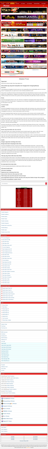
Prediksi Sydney (4, 216)
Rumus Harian (5, 305)
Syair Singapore (4, 429)
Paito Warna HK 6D (6, 256)
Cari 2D (2, 370)
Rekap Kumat (5, 316)
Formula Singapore (6, 237)
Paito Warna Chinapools (6, 277)
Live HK (12, 3)
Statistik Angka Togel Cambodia (8, 297)
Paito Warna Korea (5, 280)
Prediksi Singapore (4, 212)
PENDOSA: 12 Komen (7, 411)
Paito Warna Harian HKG (7, 258)
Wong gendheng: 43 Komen (9, 401)
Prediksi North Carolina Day (6, 225)
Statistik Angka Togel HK (6, 290)
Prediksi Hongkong (10, 376)
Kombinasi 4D (3, 335)
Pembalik (3, 364)
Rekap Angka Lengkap (6, 320)
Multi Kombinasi (4, 337)
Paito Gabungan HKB (5, 358)
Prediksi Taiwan (4, 218)
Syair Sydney (3, 427)
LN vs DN (3, 341)
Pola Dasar (3, 326)
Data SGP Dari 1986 (6, 239)
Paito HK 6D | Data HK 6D (6, 345)
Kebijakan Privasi (24, 79)
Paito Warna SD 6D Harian (6, 347)
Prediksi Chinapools (5, 223)
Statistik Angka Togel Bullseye (7, 299)
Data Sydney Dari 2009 (6, 262)
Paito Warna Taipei (5, 278)
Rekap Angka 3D (5, 310)
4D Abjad (12, 439)
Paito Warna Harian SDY (7, 269)
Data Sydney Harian (6, 265)
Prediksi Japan (4, 229)
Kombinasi (3, 333)
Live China (17, 3)
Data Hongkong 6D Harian (7, 252)
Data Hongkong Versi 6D (7, 250)
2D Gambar (35, 436)
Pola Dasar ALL (4, 327)
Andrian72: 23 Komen (7, 406)
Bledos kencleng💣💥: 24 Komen (10, 403)
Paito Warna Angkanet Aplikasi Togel (8, 2)
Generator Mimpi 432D (24, 440)
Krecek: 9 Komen (6, 413)
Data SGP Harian (5, 241)
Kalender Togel (4, 324)
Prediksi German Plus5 (5, 232)
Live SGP (7, 3)
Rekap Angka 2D (5, 308)
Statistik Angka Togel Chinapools (8, 293)
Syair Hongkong (4, 431)
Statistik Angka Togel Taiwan (7, 295)
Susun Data (3, 368)
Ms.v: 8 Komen (6, 416)
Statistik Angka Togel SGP (7, 288)
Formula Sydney (5, 260)
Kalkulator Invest (4, 366)
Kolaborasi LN (4, 339)
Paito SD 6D (3, 343)
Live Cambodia (29, 3)
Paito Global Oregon (5, 354)
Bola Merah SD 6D (4, 351)
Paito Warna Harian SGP (7, 245)
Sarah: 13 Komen (6, 408)
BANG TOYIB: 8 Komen (8, 418)
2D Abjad (12, 436)
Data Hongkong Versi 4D (7, 249)
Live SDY (2, 3)
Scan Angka (43, 3)
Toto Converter (5, 318)
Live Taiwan (23, 3)
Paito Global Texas (4, 356)
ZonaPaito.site (28, 447)
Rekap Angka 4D (5, 312)
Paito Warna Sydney (6, 267)
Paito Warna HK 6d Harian (6, 349)
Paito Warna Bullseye (6, 275)
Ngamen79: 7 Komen (7, 421)
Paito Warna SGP (5, 243)
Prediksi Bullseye (4, 227)
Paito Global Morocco (5, 360)
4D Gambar (35, 439)
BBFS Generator (4, 332)
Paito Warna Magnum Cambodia (8, 271)
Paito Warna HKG (5, 254)
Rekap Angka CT (5, 314)
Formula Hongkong (6, 247)
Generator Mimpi (36, 3)
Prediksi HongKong (4, 214)
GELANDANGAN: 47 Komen (8, 398)
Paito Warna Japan (6, 282)
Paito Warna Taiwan (6, 273)
